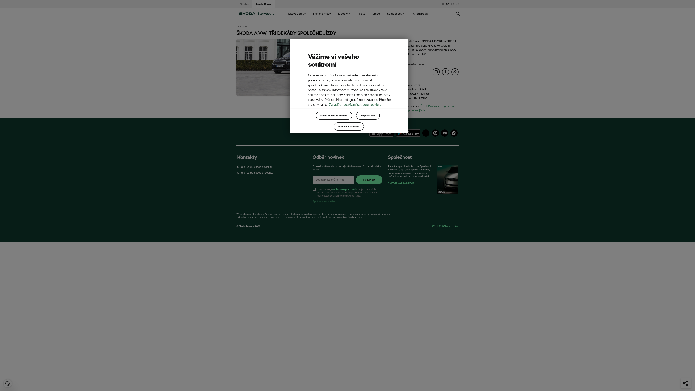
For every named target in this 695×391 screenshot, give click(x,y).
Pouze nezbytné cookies (334, 115)
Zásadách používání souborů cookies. (355, 104)
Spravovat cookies (348, 126)
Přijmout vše (368, 115)
